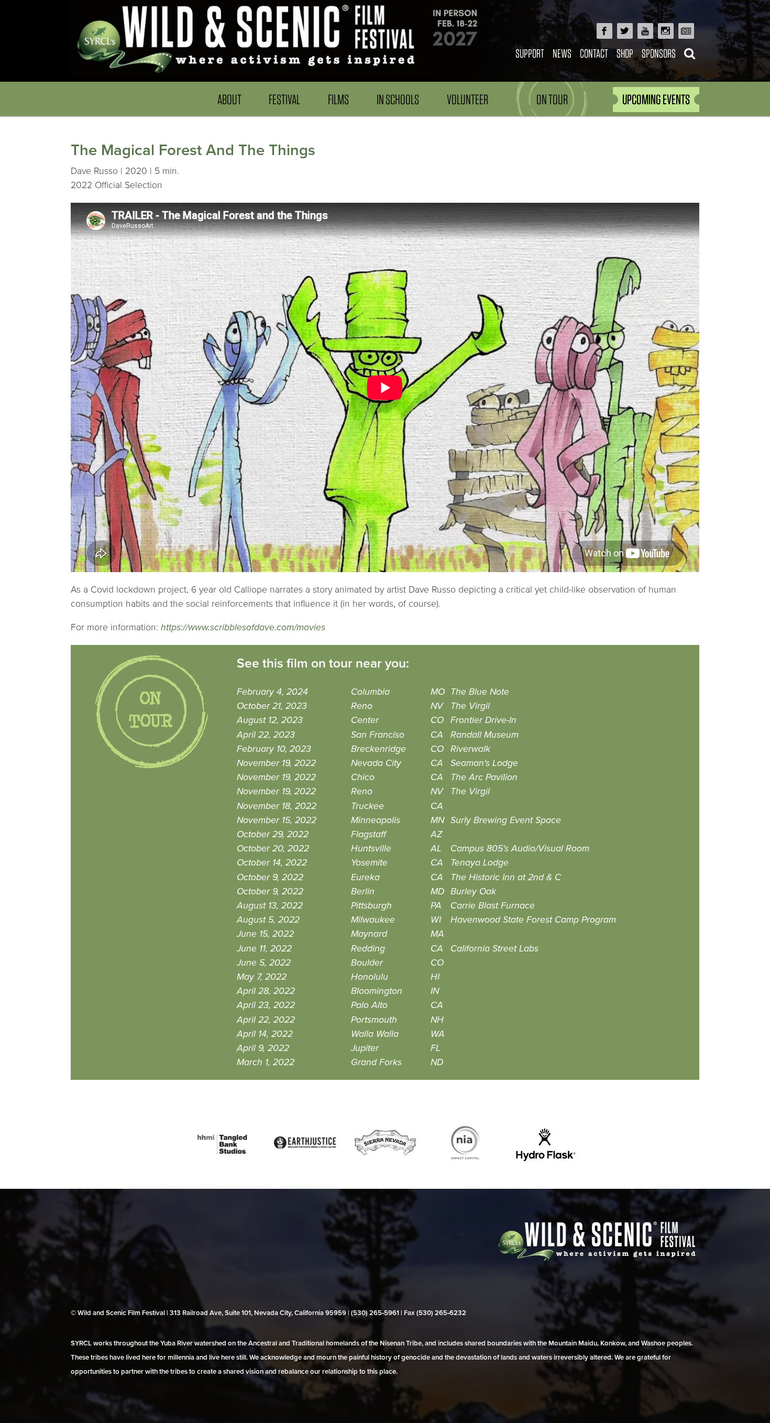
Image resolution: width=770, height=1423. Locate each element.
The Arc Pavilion (484, 777)
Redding (368, 948)
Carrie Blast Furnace (492, 905)
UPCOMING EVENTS (656, 99)
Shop (625, 53)
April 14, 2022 (265, 1033)
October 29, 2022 (273, 834)
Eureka (365, 877)
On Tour (552, 99)
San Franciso (377, 734)
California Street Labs (494, 948)
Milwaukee (373, 919)
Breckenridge (378, 748)
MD (437, 891)
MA (437, 933)
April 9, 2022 (263, 1048)
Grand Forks (376, 1062)
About (229, 99)
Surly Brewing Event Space (505, 820)
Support (529, 53)
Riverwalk (470, 748)
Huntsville (371, 848)
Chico (363, 777)
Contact (594, 53)
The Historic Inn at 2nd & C (505, 877)
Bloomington (376, 991)
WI (436, 919)
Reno (361, 706)
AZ (436, 834)
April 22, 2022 (266, 1019)
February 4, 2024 (272, 691)
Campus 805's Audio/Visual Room (519, 848)
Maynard (369, 933)
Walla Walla (375, 1033)
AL (436, 848)
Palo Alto (369, 1005)
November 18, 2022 (276, 806)
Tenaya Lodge (479, 862)
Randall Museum (484, 734)
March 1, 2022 (265, 1062)
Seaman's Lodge (484, 763)
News (562, 53)
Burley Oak (473, 891)
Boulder (367, 962)
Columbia (370, 691)
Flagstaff (368, 834)
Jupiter (365, 1048)
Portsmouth (374, 1019)
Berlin (363, 891)
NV (437, 706)
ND (437, 1062)
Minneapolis (375, 820)
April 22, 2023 (266, 734)
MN (437, 820)
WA (438, 1033)
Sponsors (659, 53)
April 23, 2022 (266, 1005)
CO (437, 720)
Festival (284, 99)
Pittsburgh (371, 905)
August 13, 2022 (270, 905)
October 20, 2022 (273, 848)
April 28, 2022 (266, 991)
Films (338, 99)
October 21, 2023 (272, 706)
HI (435, 976)
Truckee (367, 806)
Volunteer (467, 99)
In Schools (398, 99)
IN (435, 991)
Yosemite (369, 862)
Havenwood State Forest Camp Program (533, 919)
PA (436, 905)
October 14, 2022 (272, 862)
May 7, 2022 (262, 976)
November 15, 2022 (276, 820)
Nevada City (376, 763)
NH (437, 1019)
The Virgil (470, 706)
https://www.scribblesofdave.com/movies (243, 627)
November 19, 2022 (276, 763)
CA (437, 734)
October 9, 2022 (270, 877)
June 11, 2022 (264, 948)
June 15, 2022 (265, 933)
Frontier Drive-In (483, 720)
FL (436, 1048)
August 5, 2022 (268, 919)
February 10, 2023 (274, 748)
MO (438, 691)
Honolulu (369, 976)
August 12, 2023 (270, 720)
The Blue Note (479, 691)
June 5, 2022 (264, 962)
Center (365, 720)
